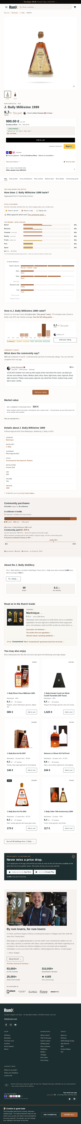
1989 (7, 488)
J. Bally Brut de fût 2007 (16, 753)
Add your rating (65, 340)
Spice (6, 247)
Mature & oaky (27, 210)
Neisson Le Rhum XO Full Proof (56, 753)
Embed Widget (66, 1049)
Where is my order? (10, 1070)
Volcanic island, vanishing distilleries (40, 636)
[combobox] (45, 7)
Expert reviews (45, 1041)
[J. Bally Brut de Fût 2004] (22, 794)
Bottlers (43, 1052)
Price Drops (44, 1060)
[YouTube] (15, 1025)
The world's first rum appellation (39, 632)
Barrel (6, 225)
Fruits (10, 240)
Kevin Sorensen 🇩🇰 (18, 367)
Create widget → (30, 493)
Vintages (43, 1055)
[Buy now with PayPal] (69, 146)
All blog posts (44, 1043)
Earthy (10, 236)
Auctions (7, 1043)
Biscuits (7, 228)
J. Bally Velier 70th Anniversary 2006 (58, 811)
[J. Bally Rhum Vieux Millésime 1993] (22, 676)
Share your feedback (11, 1073)
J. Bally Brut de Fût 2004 (16, 811)
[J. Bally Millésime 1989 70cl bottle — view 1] (7, 94)
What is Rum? (45, 1035)
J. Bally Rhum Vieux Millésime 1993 (21, 693)
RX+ (62, 1052)
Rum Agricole (10, 103)
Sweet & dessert (11, 210)
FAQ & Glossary (45, 1038)
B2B (62, 1046)
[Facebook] (6, 1025)
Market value (49, 179)
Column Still (10, 467)
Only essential (50, 1114)
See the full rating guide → (43, 317)
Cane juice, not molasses (36, 629)
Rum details (60, 179)
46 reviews (55, 762)
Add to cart (40, 140)
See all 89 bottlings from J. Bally (20, 841)
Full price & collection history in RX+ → (18, 537)
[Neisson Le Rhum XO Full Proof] (59, 736)
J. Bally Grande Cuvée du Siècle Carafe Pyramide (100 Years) (57, 694)
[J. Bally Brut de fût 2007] (22, 736)
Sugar (35, 267)
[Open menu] (6, 7)
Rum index (44, 1057)
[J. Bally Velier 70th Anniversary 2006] (59, 794)
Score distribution (26, 179)
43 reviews (55, 702)
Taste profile (13, 179)
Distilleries (43, 1049)
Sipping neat (41, 210)
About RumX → (15, 959)
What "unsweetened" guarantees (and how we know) (44, 642)
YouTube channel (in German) (18, 963)
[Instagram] (11, 1025)
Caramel (10, 232)
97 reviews (18, 820)
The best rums (9, 1041)
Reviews (63, 1038)
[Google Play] (75, 1099)
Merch (6, 1049)
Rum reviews (38, 179)
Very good (17, 113)
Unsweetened (11, 460)
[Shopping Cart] (75, 7)
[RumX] (13, 7)
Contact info (8, 1075)
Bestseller (7, 1038)
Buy (5, 179)
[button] (40, 53)
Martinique (10, 440)
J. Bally (8, 447)
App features (65, 1043)
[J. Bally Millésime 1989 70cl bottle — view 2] (15, 94)
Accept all (69, 1114)
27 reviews (18, 762)
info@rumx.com (10, 1019)
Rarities (30, 460)
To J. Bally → (13, 579)
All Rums (7, 1035)
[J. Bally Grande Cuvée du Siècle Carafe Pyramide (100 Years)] (59, 676)
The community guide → (37, 215)
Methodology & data (67, 1041)
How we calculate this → (12, 418)
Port (5, 244)
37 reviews (18, 702)
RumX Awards (9, 1046)
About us (64, 1035)
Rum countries (45, 1046)
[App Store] (70, 1099)
